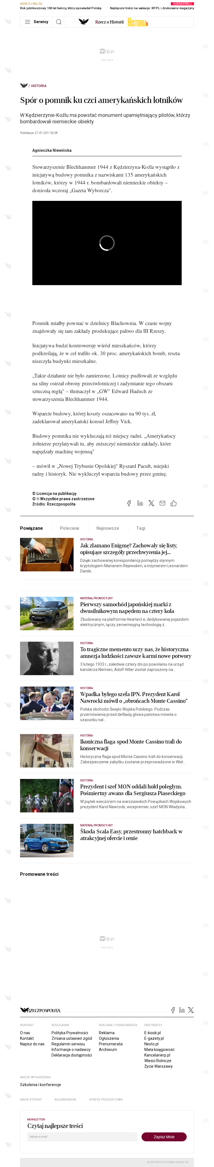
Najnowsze (107, 528)
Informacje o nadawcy (71, 1049)
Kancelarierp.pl (157, 1055)
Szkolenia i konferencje (40, 1084)
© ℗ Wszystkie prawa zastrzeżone (63, 499)
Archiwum (108, 1049)
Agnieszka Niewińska (52, 150)
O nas (25, 1033)
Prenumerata (111, 1044)
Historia (39, 86)
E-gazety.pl (154, 1038)
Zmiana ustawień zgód (72, 1038)
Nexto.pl (151, 1044)
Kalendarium (65, 1099)
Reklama (107, 1033)
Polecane (70, 528)
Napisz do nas (32, 1044)
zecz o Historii (109, 22)
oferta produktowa (106, 1099)
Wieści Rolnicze (157, 1060)
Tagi (140, 528)
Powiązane (31, 528)
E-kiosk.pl (152, 1033)
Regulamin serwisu (68, 1044)
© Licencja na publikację (54, 493)
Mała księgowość (159, 1049)
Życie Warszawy (158, 1066)
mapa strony (31, 1099)
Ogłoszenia (109, 1038)
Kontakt (27, 1038)
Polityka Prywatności (70, 1033)
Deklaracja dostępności (72, 1055)
